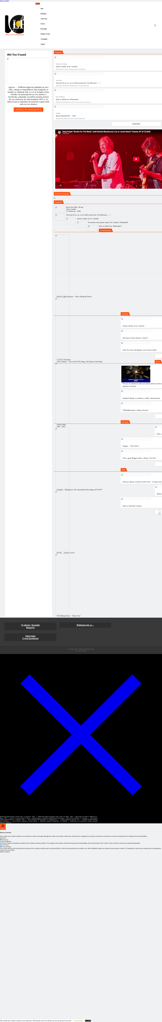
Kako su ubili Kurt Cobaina (132, 506)
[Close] (81, 815)
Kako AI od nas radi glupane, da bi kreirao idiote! (140, 350)
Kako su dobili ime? (60, 97)
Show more (136, 124)
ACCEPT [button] (88, 1020)
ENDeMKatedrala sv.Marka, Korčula (135, 410)
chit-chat (44, 19)
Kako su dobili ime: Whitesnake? (67, 99)
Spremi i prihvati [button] (5, 852)
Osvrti (43, 24)
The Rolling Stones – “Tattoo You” (69, 616)
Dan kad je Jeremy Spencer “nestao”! (135, 338)
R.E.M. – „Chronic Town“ (66, 553)
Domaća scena (45, 34)
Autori (43, 44)
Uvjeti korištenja (30, 638)
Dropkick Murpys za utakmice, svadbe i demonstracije (141, 398)
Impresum (30, 636)
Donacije (30, 627)
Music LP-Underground (15, 35)
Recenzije (44, 29)
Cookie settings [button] (78, 1020)
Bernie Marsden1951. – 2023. (66, 116)
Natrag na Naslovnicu (28, 109)
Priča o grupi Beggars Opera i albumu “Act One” (139, 458)
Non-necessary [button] (4, 845)
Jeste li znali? (59, 80)
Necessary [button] (3, 838)
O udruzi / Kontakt (30, 625)
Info (42, 8)
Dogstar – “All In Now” (131, 446)
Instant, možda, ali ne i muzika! (67, 66)
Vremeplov (44, 39)
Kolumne (43, 13)
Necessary (5, 840)
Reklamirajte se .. (85, 625)
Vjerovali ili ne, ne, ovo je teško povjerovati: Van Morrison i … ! (78, 83)
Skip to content (4, 1)
